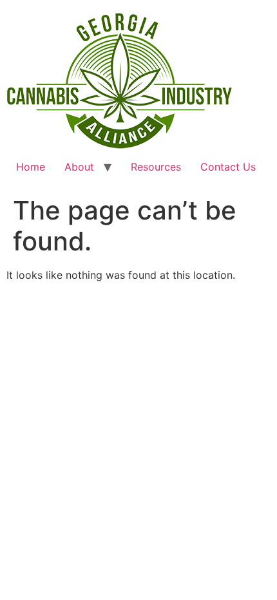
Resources (156, 166)
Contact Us (228, 166)
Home (30, 166)
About (79, 166)
